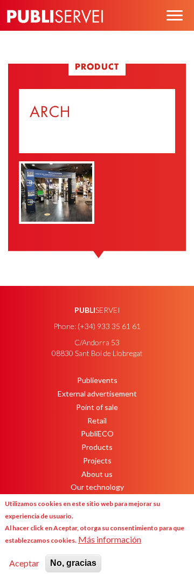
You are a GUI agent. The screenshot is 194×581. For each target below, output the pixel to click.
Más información (109, 539)
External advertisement (97, 393)
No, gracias (73, 563)
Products (97, 447)
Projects (97, 460)
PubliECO (97, 433)
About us (97, 474)
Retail (97, 420)
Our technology (97, 486)
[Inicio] (54, 32)
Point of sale (97, 407)
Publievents (97, 380)
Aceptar (24, 563)
